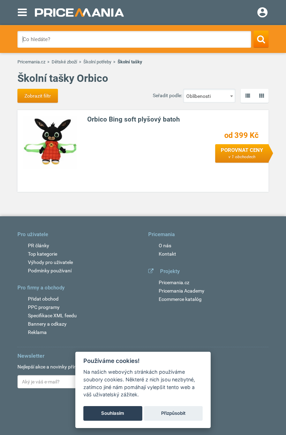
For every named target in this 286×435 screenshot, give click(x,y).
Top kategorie (42, 254)
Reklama (37, 332)
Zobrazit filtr (37, 96)
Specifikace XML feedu (52, 315)
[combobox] (209, 96)
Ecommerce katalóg (180, 299)
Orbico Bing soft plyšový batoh (133, 119)
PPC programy (44, 307)
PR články (38, 245)
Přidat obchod (43, 299)
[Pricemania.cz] (79, 12)
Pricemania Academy (181, 291)
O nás (165, 245)
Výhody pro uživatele (50, 262)
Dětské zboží (64, 61)
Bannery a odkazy (47, 324)
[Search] (261, 39)
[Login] (262, 13)
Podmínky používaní (50, 270)
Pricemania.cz (31, 61)
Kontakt (167, 254)
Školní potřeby (97, 61)
